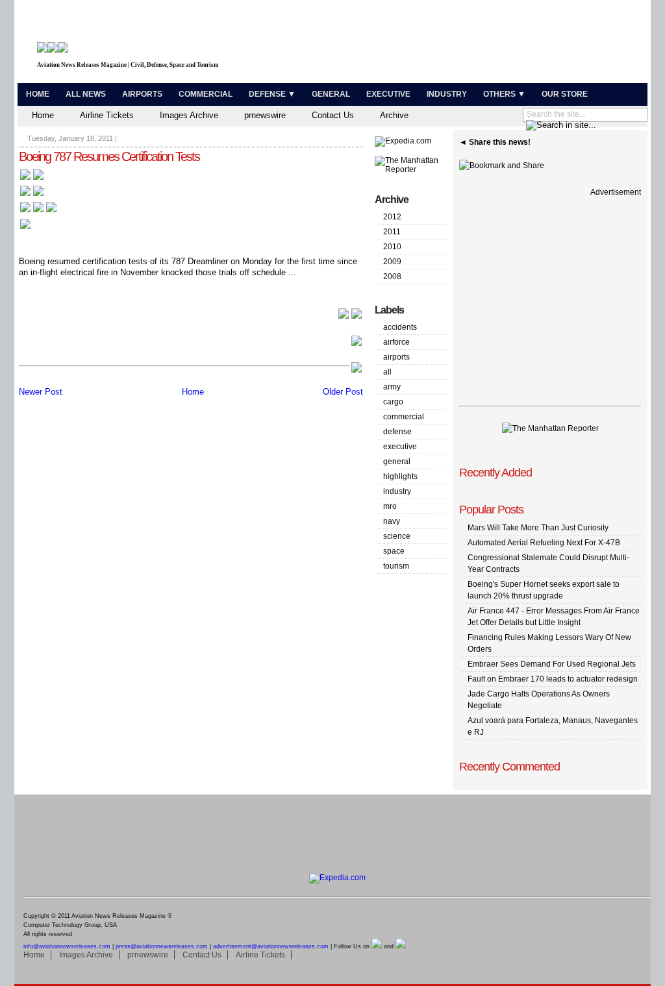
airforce (396, 342)
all (387, 371)
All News (86, 94)
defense (397, 431)
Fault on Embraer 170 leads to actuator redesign (553, 679)
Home (37, 94)
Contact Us (333, 115)
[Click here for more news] (32, 178)
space (394, 551)
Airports (142, 94)
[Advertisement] (492, 44)
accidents (400, 327)
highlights (400, 476)
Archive (394, 115)
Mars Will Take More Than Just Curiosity (538, 527)
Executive (388, 94)
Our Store (565, 94)
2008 (392, 276)
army (392, 386)
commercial (403, 416)
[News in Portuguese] (38, 211)
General (331, 94)
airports (396, 357)
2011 (392, 231)
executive (400, 446)
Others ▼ (504, 94)
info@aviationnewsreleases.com (66, 946)
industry (397, 491)
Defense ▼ (272, 94)
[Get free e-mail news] (32, 195)
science (396, 536)
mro (390, 506)
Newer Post (40, 392)
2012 (392, 216)
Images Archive (189, 115)
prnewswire (265, 115)
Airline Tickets (107, 115)
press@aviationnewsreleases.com (162, 946)
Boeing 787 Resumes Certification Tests (109, 156)
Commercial (205, 94)
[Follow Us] (25, 228)
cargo (393, 401)
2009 (392, 261)
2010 (392, 246)
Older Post (343, 392)
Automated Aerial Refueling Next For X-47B (544, 542)
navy (391, 521)
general (396, 461)
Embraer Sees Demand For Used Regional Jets (552, 664)
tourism (396, 566)
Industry (447, 94)
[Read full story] (350, 317)
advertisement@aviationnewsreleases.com (271, 946)
